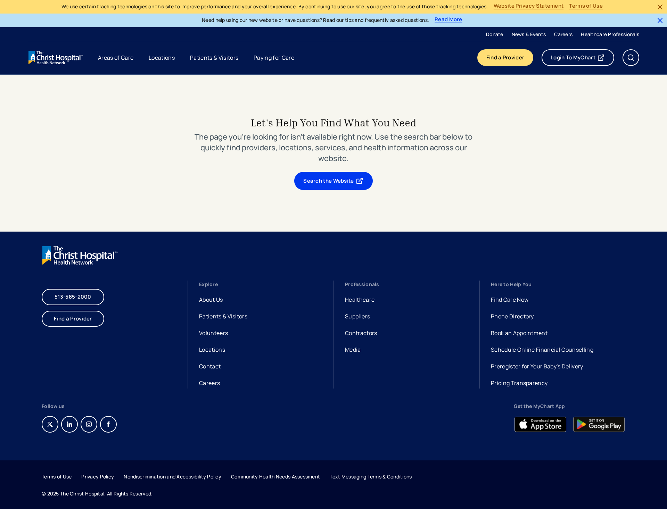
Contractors (361, 333)
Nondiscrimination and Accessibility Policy (172, 476)
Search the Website (328, 180)
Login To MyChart (582, 59)
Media (353, 349)
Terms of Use (586, 6)
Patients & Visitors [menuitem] (214, 57)
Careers (563, 34)
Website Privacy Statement (529, 6)
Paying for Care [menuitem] (274, 57)
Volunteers (213, 333)
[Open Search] (631, 57)
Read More (448, 19)
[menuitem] (494, 34)
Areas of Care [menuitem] (115, 57)
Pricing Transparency (519, 383)
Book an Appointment (519, 334)
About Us (211, 299)
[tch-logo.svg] (56, 58)
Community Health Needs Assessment (275, 476)
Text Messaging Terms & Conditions (371, 476)
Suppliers (357, 316)
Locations (212, 349)
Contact (210, 366)
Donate (494, 34)
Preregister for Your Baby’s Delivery (537, 366)
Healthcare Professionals (610, 34)
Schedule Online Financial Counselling (542, 349)
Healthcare (359, 299)
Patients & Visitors (223, 316)
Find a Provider (505, 57)
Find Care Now (509, 299)
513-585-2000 (73, 296)
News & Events (529, 34)
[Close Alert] (660, 7)
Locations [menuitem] (162, 57)
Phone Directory (512, 316)
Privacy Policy (97, 476)
